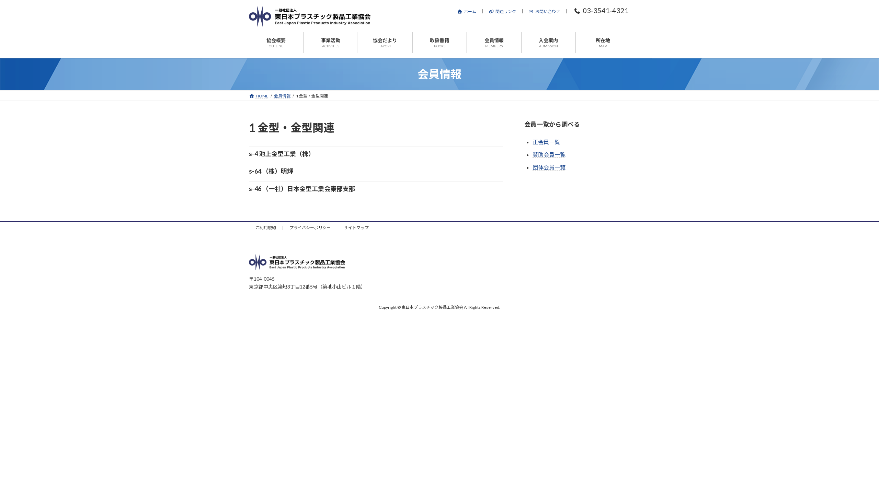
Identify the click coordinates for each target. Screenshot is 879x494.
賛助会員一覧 (549, 154)
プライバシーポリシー (310, 227)
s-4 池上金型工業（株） (282, 153)
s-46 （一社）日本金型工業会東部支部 (302, 188)
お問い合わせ (547, 11)
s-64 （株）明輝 (271, 171)
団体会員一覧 (549, 167)
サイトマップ (356, 227)
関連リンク (505, 11)
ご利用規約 (265, 227)
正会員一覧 (546, 142)
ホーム (470, 11)
